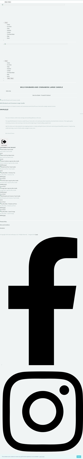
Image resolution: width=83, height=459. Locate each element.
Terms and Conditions (5, 224)
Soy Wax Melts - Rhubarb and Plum (8, 205)
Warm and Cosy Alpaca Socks (6, 157)
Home (8, 24)
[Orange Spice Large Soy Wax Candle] (8, 188)
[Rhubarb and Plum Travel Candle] (8, 167)
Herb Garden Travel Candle (6, 151)
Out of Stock (3, 178)
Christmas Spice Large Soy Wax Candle (8, 182)
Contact (9, 32)
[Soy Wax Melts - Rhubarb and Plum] (8, 203)
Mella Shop (8, 91)
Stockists (9, 30)
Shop (8, 28)
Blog (8, 36)
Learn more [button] (41, 456)
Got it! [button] (78, 456)
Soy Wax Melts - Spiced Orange (7, 213)
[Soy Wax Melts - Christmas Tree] (7, 172)
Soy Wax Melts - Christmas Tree (7, 174)
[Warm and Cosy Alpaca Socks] (7, 155)
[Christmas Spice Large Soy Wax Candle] (9, 180)
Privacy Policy (3, 221)
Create (36, 234)
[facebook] (43, 364)
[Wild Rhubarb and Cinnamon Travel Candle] (10, 196)
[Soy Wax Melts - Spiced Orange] (7, 211)
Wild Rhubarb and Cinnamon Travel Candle (9, 198)
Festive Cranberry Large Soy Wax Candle (9, 163)
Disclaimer (2, 228)
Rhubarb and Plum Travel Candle (7, 169)
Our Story (9, 26)
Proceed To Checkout (46, 95)
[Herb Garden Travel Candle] (6, 149)
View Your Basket (36, 95)
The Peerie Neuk (10, 34)
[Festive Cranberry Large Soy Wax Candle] (9, 161)
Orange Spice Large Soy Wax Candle (8, 190)
